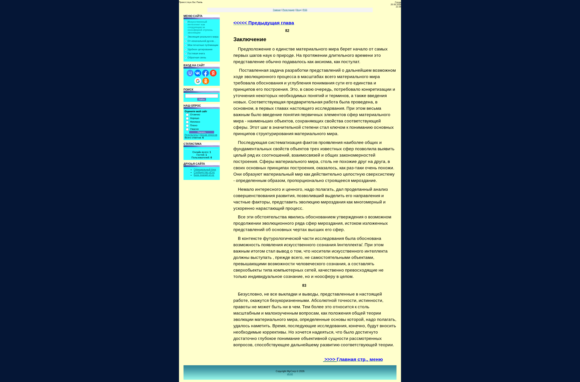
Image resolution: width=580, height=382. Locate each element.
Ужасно (194, 129)
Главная (277, 10)
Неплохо (195, 121)
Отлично (195, 114)
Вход (298, 10)
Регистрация (289, 10)
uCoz (290, 373)
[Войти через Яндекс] (213, 73)
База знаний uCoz (204, 175)
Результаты (191, 135)
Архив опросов (208, 135)
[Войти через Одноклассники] (205, 81)
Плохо (193, 125)
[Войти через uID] (190, 73)
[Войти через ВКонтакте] (197, 73)
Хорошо (194, 118)
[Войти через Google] (197, 81)
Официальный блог (205, 169)
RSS (305, 10)
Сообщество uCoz (204, 172)
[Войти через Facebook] (205, 73)
